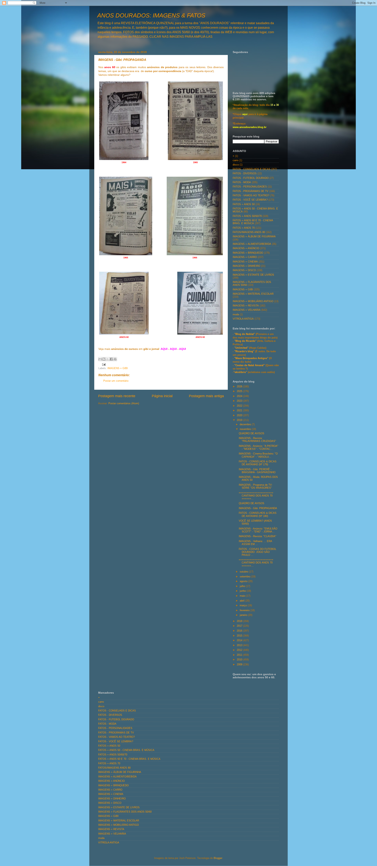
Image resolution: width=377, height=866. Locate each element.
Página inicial (162, 396)
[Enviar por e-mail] (100, 359)
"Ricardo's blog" (244, 351)
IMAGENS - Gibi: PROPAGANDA (258, 508)
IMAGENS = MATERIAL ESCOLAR (253, 294)
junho (243, 591)
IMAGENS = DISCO (244, 270)
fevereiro (245, 610)
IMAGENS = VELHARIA (247, 310)
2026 (240, 386)
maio (243, 595)
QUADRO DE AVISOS (251, 433)
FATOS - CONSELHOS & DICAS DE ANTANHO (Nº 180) (257, 514)
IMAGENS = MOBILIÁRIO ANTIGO (253, 301)
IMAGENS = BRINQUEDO (248, 252)
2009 (240, 664)
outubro (244, 571)
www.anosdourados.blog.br (249, 127)
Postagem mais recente (116, 396)
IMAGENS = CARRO (245, 257)
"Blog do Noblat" (244, 334)
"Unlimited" (241, 348)
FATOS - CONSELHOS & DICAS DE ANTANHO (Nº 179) (257, 463)
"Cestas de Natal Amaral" (249, 365)
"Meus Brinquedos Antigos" (251, 358)
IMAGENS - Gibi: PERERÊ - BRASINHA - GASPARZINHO (257, 471)
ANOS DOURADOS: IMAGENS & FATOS (151, 15)
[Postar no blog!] (104, 359)
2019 (240, 420)
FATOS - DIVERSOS (245, 173)
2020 (240, 415)
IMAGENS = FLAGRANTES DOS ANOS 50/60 (125, 811)
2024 (240, 396)
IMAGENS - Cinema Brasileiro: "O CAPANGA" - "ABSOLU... (258, 455)
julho (243, 586)
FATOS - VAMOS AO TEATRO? (251, 195)
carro (235, 160)
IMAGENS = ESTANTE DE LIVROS (253, 274)
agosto (244, 581)
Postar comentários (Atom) (123, 403)
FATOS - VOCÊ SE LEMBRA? (250, 199)
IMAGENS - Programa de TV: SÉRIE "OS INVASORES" (256, 486)
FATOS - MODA (242, 182)
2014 (240, 640)
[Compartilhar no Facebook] (111, 359)
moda (236, 314)
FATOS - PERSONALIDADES (250, 186)
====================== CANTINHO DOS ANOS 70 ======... (256, 495)
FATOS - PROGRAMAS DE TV (250, 191)
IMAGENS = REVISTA (246, 305)
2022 (240, 405)
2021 (240, 410)
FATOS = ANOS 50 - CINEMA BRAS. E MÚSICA (126, 750)
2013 (240, 645)
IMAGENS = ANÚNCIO (246, 248)
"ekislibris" (240, 372)
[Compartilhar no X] (108, 359)
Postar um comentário (115, 381)
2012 (240, 650)
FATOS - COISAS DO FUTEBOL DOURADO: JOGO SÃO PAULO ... (257, 552)
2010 (240, 659)
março (244, 605)
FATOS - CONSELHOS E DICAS (251, 169)
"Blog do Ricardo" (245, 341)
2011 (240, 655)
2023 (240, 401)
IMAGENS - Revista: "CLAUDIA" (257, 536)
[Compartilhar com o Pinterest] (115, 359)
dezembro (246, 424)
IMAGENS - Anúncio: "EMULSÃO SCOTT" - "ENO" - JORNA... (258, 530)
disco (236, 164)
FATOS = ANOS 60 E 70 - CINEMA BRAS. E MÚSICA (253, 222)
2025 (240, 391)
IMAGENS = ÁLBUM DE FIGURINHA (254, 236)
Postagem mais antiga (206, 396)
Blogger (218, 858)
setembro (245, 576)
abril (242, 600)
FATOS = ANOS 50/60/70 (247, 216)
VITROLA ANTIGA (243, 318)
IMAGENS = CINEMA (245, 261)
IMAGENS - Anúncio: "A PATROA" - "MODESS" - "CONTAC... (258, 447)
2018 (240, 621)
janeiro (244, 615)
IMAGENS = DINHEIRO (246, 266)
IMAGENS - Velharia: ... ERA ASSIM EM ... (255, 543)
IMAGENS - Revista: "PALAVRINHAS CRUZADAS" (257, 440)
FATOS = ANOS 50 (244, 204)
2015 (240, 635)
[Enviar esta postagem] (103, 364)
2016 (240, 630)
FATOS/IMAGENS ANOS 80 (249, 232)
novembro (246, 429)
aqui (245, 114)
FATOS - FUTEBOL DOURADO (251, 178)
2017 (240, 626)
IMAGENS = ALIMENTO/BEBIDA (252, 244)
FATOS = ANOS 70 (244, 228)
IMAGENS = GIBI (117, 368)
